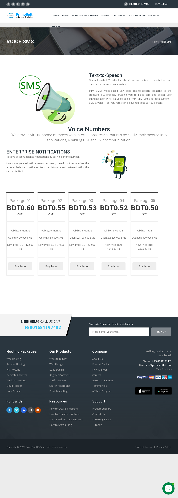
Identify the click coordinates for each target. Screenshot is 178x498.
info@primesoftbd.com (159, 365)
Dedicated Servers (16, 375)
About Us (97, 358)
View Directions (164, 369)
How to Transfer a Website (64, 414)
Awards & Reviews (102, 380)
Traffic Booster (58, 380)
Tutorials (97, 424)
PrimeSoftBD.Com (35, 447)
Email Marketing (58, 391)
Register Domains (59, 375)
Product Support (101, 408)
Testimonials (99, 385)
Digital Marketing (137, 16)
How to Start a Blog (60, 424)
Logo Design (56, 369)
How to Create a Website (63, 408)
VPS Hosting (13, 369)
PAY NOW (56, 26)
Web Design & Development (85, 16)
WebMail (163, 4)
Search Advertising (59, 385)
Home (155, 41)
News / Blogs (99, 369)
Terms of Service (144, 447)
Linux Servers (13, 391)
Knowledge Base (101, 419)
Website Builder (58, 358)
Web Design (56, 364)
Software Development (113, 16)
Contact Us (154, 16)
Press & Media (100, 364)
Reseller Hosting (15, 364)
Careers (96, 375)
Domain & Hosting (60, 16)
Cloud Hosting (14, 385)
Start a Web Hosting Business (66, 419)
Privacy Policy (163, 447)
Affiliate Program (101, 391)
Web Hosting (13, 358)
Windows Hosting (16, 380)
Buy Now (20, 266)
